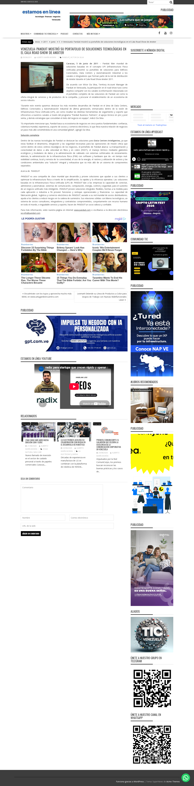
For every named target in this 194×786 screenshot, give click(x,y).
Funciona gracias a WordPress (130, 781)
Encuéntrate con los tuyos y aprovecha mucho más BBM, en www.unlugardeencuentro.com (47, 295)
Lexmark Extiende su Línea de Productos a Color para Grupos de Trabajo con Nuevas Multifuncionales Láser (102, 296)
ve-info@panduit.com (30, 213)
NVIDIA (75, 454)
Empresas (26, 424)
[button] (186, 777)
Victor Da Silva (77, 57)
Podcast (64, 33)
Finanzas (34, 424)
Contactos (78, 33)
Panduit (66, 57)
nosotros (25, 33)
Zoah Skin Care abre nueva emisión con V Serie (37, 441)
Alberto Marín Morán (46, 57)
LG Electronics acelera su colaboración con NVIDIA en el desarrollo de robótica (73, 442)
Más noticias (92, 33)
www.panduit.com (82, 210)
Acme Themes (173, 781)
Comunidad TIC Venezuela (45, 33)
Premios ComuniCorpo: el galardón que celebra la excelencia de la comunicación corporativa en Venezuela (108, 444)
